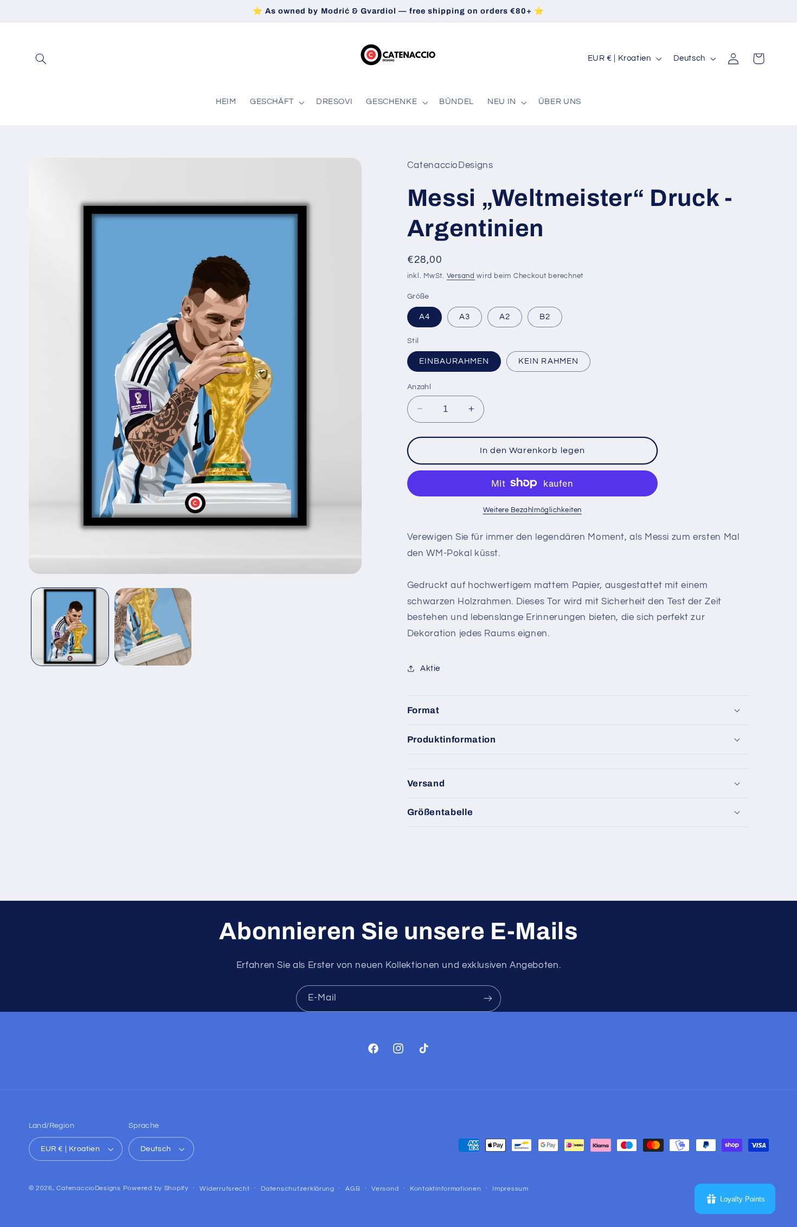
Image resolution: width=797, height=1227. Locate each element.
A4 (424, 316)
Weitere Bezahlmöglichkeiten (532, 509)
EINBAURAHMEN (454, 361)
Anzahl (419, 386)
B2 (544, 316)
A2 (504, 316)
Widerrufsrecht (224, 1189)
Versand (461, 275)
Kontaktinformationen (445, 1189)
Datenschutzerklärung (298, 1189)
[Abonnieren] (487, 998)
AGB (352, 1189)
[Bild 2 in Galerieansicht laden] (153, 627)
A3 (464, 316)
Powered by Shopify (156, 1188)
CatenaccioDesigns (88, 1188)
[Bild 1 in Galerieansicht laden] (70, 627)
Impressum (510, 1189)
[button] (41, 58)
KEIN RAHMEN (548, 361)
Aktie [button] (430, 668)
